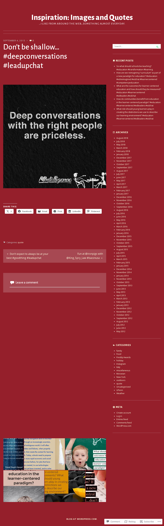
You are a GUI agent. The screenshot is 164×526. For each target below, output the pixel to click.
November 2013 (123, 279)
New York (120, 377)
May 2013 (120, 292)
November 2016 (123, 200)
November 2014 (123, 272)
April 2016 (121, 223)
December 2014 (123, 269)
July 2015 (120, 252)
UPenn (119, 390)
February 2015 (123, 262)
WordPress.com (123, 426)
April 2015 (121, 256)
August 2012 (122, 321)
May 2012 (120, 331)
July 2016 (120, 213)
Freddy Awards (123, 357)
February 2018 (123, 151)
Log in (119, 416)
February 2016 (123, 229)
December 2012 (123, 308)
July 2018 (120, 141)
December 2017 (123, 157)
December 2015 (123, 236)
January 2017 (122, 193)
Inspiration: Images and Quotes (82, 17)
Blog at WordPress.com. (82, 519)
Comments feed (124, 422)
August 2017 (122, 171)
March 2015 (121, 259)
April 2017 (121, 184)
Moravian (120, 373)
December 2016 (123, 197)
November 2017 (123, 161)
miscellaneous (123, 370)
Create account (123, 412)
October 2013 (122, 282)
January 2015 (122, 265)
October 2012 (122, 315)
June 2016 (121, 216)
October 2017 (122, 164)
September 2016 (124, 207)
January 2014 (122, 275)
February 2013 (123, 302)
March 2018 (121, 148)
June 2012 (121, 328)
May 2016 (120, 220)
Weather (120, 393)
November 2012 (123, 311)
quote (21, 242)
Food (118, 354)
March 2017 (121, 187)
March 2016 (121, 226)
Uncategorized (123, 386)
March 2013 (121, 298)
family (119, 350)
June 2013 (121, 288)
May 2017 (120, 180)
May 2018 (120, 144)
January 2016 (122, 233)
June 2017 (121, 177)
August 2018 (122, 138)
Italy (118, 367)
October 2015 (122, 243)
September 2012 (124, 318)
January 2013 (122, 305)
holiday (119, 360)
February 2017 (123, 190)
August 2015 (122, 249)
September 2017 (124, 167)
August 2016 (122, 210)
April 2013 (121, 295)
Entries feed (122, 419)
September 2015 (124, 246)
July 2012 (120, 325)
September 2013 (124, 285)
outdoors (120, 380)
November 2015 (123, 239)
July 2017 (120, 174)
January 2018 (122, 154)
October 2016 (122, 203)
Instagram (121, 364)
